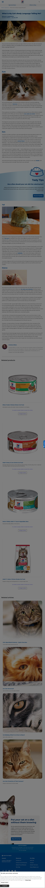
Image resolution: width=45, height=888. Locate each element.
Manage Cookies (4, 882)
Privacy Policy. (28, 880)
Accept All (4, 885)
